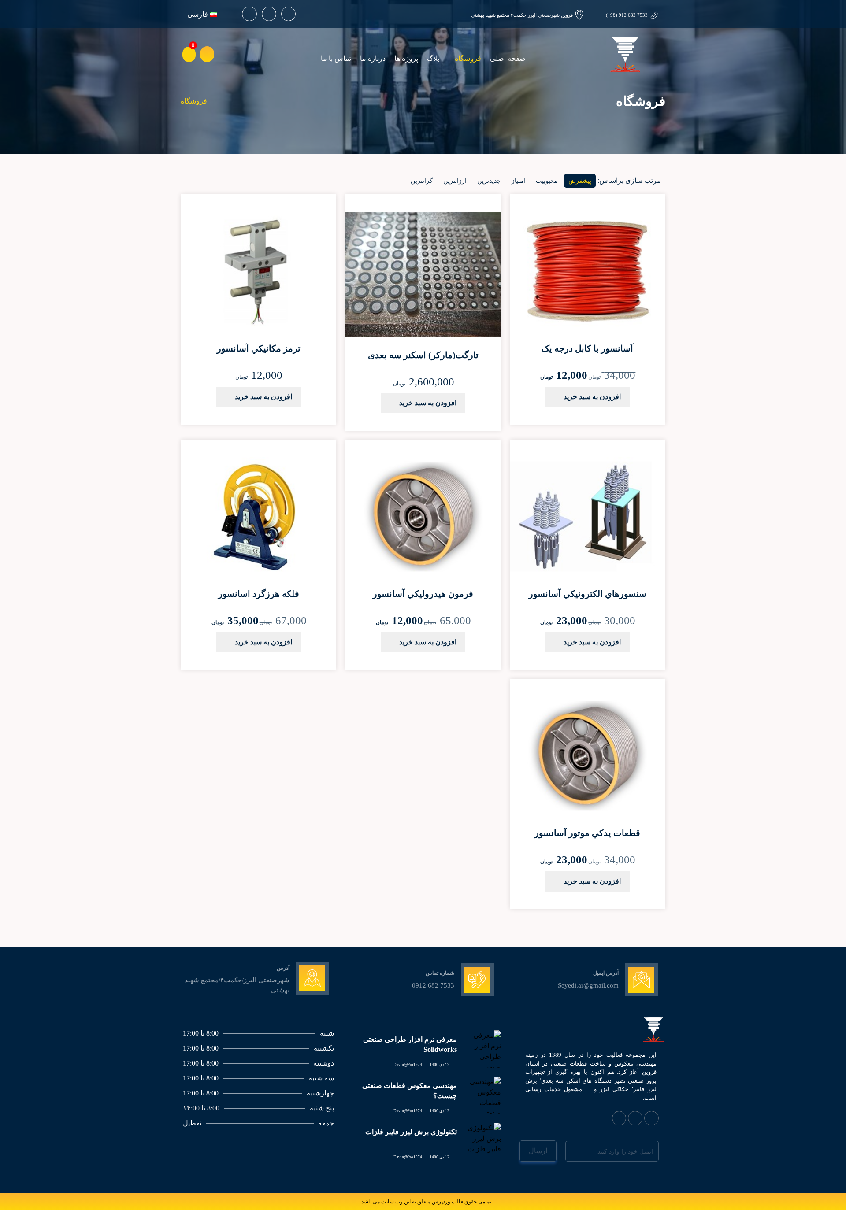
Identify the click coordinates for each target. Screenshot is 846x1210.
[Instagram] (269, 14)
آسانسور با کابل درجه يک (587, 348)
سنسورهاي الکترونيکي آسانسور (587, 594)
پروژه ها (406, 58)
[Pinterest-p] (249, 14)
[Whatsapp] (288, 14)
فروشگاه (468, 58)
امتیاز (518, 181)
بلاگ (433, 58)
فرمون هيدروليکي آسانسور (423, 594)
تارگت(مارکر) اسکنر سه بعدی (423, 355)
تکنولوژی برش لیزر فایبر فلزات (411, 1132)
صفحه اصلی (508, 58)
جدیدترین (489, 181)
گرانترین (422, 181)
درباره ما (373, 58)
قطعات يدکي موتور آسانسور (587, 833)
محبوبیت (547, 181)
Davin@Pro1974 (407, 1064)
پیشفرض (579, 181)
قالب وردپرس (447, 1202)
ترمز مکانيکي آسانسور (259, 348)
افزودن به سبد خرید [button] (592, 396)
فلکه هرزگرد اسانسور (258, 594)
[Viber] (635, 1118)
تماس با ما (336, 58)
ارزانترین (455, 181)
